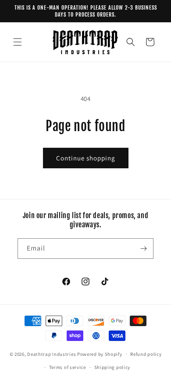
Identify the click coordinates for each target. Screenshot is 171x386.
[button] (17, 42)
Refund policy (145, 354)
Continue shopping (85, 158)
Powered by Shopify (99, 354)
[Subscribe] (143, 248)
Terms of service (67, 367)
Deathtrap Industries (51, 354)
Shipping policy (112, 367)
